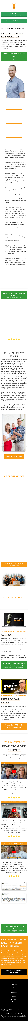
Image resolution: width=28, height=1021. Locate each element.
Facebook (15, 999)
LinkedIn (14, 1004)
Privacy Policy (9, 1013)
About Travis (14, 990)
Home (14, 987)
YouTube (14, 1001)
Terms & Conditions (18, 1013)
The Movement (14, 992)
